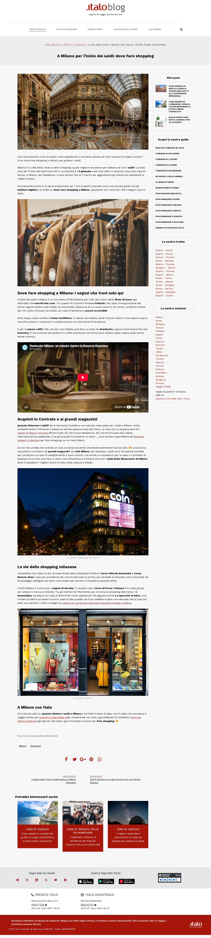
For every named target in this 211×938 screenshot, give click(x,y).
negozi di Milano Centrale (32, 432)
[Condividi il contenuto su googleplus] (83, 759)
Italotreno (155, 29)
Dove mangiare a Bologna (170, 222)
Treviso (160, 358)
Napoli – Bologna (165, 292)
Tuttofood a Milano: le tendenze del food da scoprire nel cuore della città (83, 841)
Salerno (160, 341)
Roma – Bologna (165, 285)
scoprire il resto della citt (54, 717)
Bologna (160, 324)
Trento (159, 348)
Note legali (80, 920)
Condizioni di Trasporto (46, 920)
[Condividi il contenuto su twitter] (75, 759)
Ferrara (160, 383)
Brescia (160, 376)
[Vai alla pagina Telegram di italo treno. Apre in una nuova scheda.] (65, 880)
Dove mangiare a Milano (168, 205)
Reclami (29, 920)
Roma (159, 320)
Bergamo (161, 379)
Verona (160, 365)
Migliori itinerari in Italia (170, 148)
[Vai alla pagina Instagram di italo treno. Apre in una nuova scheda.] (27, 880)
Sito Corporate (140, 920)
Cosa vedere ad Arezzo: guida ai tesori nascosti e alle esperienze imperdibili (179, 91)
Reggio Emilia (163, 386)
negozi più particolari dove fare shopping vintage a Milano (96, 603)
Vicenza (160, 362)
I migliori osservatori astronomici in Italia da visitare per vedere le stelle (128, 837)
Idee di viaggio (38, 29)
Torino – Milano (164, 281)
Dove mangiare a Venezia (169, 216)
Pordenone (162, 355)
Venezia (160, 331)
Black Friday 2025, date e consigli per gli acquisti (179, 119)
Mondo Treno (95, 29)
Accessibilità (124, 920)
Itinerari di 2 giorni (166, 159)
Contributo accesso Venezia (26, 924)
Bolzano (160, 345)
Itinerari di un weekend (168, 171)
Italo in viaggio (157, 920)
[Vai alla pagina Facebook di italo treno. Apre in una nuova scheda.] (18, 880)
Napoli (159, 334)
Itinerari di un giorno (167, 154)
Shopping (35, 746)
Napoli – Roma (164, 254)
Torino (159, 338)
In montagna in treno (167, 188)
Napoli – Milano (164, 274)
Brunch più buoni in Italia (170, 228)
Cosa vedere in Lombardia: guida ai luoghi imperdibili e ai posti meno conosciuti (37, 837)
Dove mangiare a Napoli (168, 211)
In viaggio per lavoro (126, 29)
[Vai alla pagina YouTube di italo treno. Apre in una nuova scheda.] (56, 880)
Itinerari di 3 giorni (166, 165)
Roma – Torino (164, 278)
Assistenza (17, 920)
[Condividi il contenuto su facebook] (66, 759)
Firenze (160, 327)
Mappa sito (67, 920)
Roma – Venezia (165, 260)
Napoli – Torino (164, 295)
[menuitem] (155, 29)
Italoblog (52, 44)
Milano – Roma (164, 250)
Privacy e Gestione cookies (101, 920)
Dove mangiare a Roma (168, 199)
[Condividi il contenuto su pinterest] (91, 759)
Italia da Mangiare (67, 29)
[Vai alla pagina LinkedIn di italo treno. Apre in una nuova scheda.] (37, 880)
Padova (160, 369)
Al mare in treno (165, 182)
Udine (159, 352)
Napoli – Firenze (165, 271)
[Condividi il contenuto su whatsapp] (100, 759)
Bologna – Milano (165, 267)
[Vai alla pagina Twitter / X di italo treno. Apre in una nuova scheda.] (46, 880)
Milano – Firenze (165, 257)
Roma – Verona (164, 288)
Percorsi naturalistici (168, 193)
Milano (22, 746)
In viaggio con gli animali (169, 176)
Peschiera (161, 372)
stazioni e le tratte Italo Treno (173, 398)
